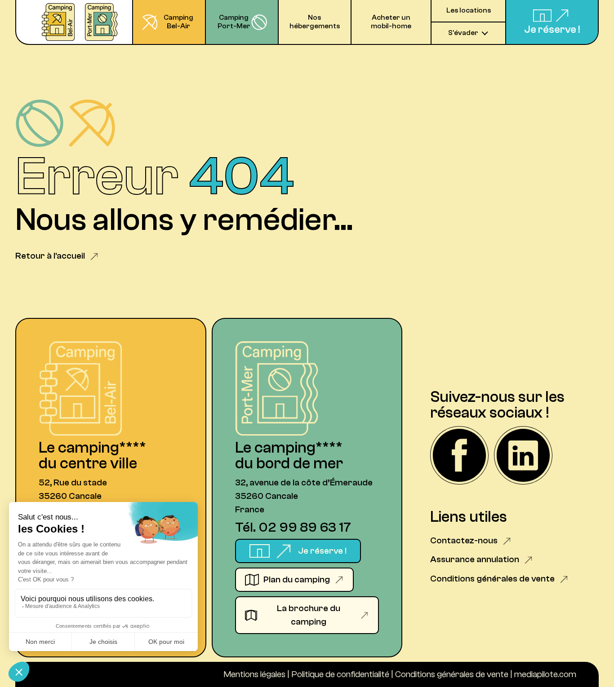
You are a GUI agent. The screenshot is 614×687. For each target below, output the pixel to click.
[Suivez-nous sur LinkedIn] (523, 456)
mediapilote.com (545, 674)
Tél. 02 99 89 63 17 (293, 527)
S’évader (463, 33)
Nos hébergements (314, 21)
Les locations (468, 10)
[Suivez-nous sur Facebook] (459, 456)
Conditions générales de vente (451, 674)
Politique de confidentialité (340, 674)
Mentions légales (254, 674)
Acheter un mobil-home (391, 21)
